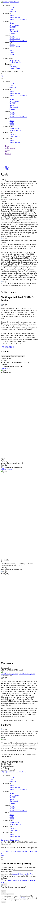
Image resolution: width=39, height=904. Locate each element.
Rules (11, 9)
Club (7, 169)
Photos (12, 52)
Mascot (7, 152)
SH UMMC (21, 356)
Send (3, 891)
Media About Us (15, 62)
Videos (12, 54)
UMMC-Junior (15, 17)
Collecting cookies (7, 894)
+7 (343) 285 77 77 (7, 772)
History (12, 23)
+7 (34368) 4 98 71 (7, 347)
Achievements (14, 25)
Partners (12, 33)
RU (2, 76)
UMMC (12, 15)
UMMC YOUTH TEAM (18, 19)
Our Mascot (14, 31)
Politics (23, 898)
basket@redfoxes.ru (21, 772)
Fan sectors (13, 66)
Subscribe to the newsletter (10, 840)
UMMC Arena (6, 356)
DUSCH (13, 27)
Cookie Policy (6, 851)
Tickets (12, 7)
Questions (13, 11)
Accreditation (14, 60)
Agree (3, 902)
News (12, 50)
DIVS (14, 356)
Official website (6, 368)
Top (2, 855)
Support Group (15, 68)
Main (7, 167)
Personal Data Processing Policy (22, 851)
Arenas (12, 29)
